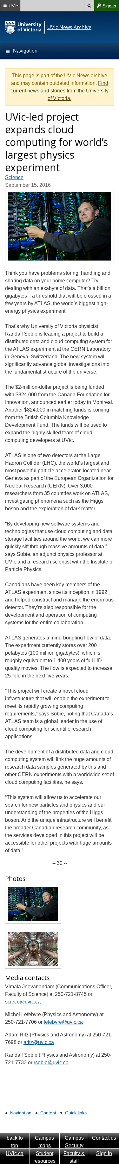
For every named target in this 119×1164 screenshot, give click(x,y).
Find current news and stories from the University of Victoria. (59, 90)
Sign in (105, 7)
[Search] (89, 5)
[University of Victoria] (23, 27)
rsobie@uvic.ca (51, 1062)
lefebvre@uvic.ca (63, 1022)
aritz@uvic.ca (38, 1042)
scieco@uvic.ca (23, 1001)
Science (14, 177)
